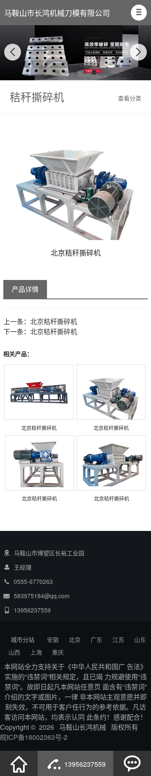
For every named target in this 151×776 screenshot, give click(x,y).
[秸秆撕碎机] (39, 392)
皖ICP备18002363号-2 (34, 737)
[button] (139, 13)
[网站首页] (18, 763)
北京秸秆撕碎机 (53, 321)
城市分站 (22, 639)
